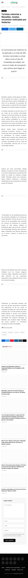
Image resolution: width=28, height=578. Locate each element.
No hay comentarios (13, 25)
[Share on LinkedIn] (19, 29)
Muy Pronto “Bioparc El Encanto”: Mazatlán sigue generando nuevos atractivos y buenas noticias (13, 442)
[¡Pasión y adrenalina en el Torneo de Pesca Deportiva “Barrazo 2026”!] (14, 480)
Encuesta (4, 332)
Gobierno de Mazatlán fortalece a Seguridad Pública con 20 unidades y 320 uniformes (12, 368)
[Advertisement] (14, 252)
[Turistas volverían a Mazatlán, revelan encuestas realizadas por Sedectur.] (14, 39)
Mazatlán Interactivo (18, 573)
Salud (23, 567)
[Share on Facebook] (5, 29)
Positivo (17, 332)
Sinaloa (22, 332)
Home (3, 567)
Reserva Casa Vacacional (13, 567)
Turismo (4, 10)
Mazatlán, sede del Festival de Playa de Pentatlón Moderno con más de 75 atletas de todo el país (13, 392)
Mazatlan (11, 332)
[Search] (26, 2)
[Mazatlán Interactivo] (14, 2)
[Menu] (2, 2)
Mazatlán (20, 569)
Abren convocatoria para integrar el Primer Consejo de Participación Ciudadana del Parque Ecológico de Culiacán (13, 466)
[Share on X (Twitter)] (12, 29)
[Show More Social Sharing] (25, 29)
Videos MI (7, 569)
